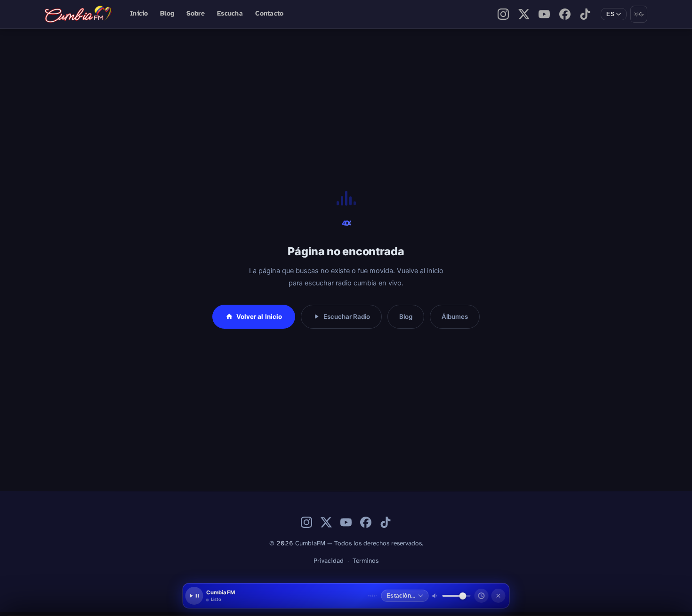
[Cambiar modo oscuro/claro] (638, 14)
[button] (285, 596)
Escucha (230, 13)
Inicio (139, 13)
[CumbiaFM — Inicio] (79, 14)
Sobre (195, 13)
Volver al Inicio (259, 316)
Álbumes (455, 316)
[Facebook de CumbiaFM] (565, 14)
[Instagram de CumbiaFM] (503, 14)
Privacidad (329, 561)
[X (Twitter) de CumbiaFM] (524, 14)
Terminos (365, 561)
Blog (167, 13)
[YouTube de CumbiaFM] (544, 14)
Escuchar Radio (346, 316)
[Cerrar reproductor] (498, 596)
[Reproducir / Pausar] (194, 596)
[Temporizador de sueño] (482, 596)
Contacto (269, 13)
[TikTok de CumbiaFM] (585, 14)
